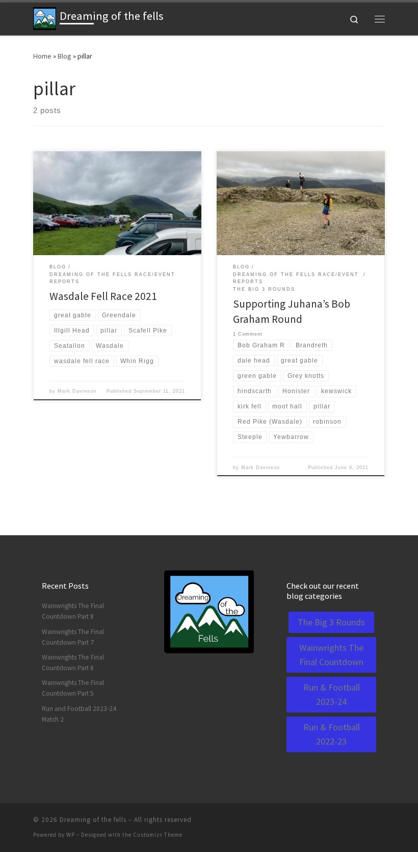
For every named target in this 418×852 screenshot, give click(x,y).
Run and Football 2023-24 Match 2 (79, 714)
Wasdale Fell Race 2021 (103, 296)
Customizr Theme (157, 834)
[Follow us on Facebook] (339, 822)
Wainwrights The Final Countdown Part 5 (73, 688)
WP (70, 834)
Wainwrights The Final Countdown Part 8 (73, 611)
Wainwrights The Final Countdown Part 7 (73, 637)
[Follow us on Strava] (353, 822)
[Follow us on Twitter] (367, 822)
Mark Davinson (77, 391)
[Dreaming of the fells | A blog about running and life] (44, 17)
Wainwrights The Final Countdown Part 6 (73, 662)
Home (42, 56)
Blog (64, 56)
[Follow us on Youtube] (382, 822)
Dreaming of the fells (93, 819)
